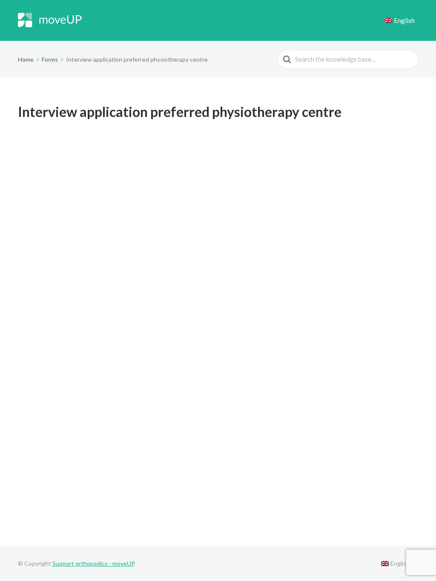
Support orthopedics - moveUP (93, 563)
